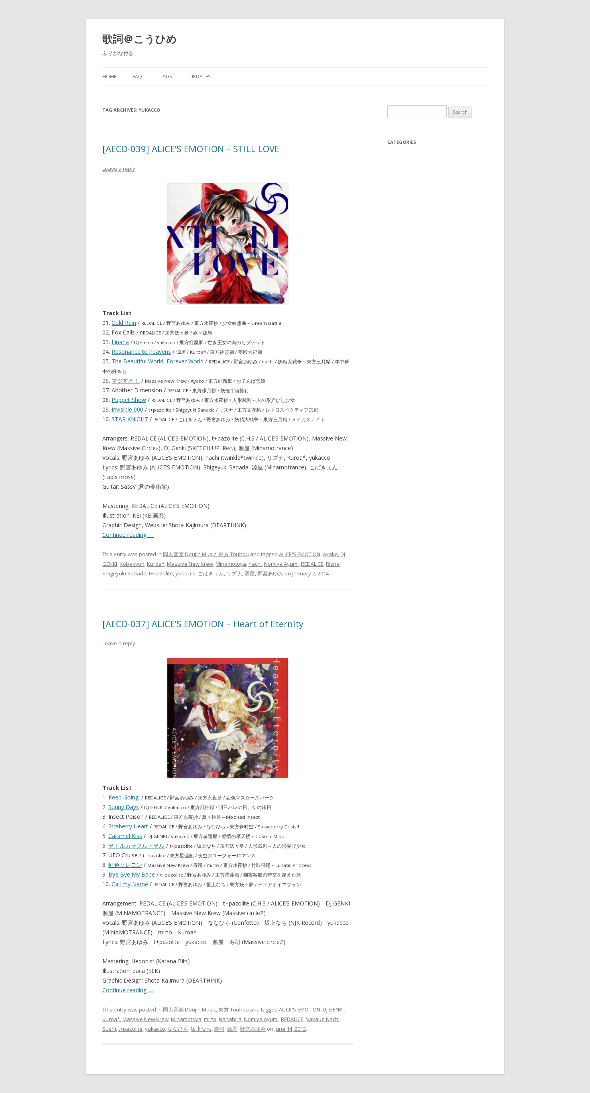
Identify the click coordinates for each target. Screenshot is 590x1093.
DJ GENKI (333, 1009)
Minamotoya (231, 563)
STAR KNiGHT (130, 419)
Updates (199, 76)
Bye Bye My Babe (131, 874)
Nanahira (230, 1019)
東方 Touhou (233, 554)
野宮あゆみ (270, 573)
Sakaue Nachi (323, 1019)
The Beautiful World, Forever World (157, 361)
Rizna (333, 563)
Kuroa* (156, 563)
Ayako (330, 554)
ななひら (177, 1028)
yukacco (185, 573)
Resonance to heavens (141, 351)
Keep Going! (124, 797)
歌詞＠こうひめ (139, 38)
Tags (166, 76)
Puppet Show (129, 400)
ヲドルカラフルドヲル (136, 845)
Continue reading (128, 534)
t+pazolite (161, 573)
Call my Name (130, 884)
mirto (210, 1019)
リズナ (234, 573)
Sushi (109, 1028)
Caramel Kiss (125, 836)
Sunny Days (123, 807)
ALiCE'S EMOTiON (299, 554)
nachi (255, 563)
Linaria (120, 342)
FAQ (137, 76)
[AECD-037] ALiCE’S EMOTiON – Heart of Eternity (202, 624)
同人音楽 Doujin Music (189, 554)
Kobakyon (132, 563)
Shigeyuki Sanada (124, 573)
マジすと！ (126, 380)
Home (109, 76)
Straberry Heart (128, 826)
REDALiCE (312, 563)
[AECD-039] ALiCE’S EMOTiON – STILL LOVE (190, 149)
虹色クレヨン (125, 865)
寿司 (219, 1028)
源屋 (249, 573)
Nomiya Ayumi (281, 563)
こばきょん (211, 573)
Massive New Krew (190, 563)
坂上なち (201, 1028)
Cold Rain (124, 322)
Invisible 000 (127, 409)
